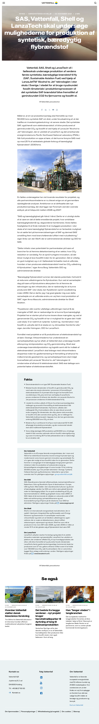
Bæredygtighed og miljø (39, 14)
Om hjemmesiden (12, 711)
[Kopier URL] (57, 110)
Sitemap (76, 711)
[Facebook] (42, 110)
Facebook (41, 693)
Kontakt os (16, 693)
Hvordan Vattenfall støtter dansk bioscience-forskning (17, 613)
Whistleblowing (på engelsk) (48, 711)
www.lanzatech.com (42, 553)
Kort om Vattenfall (76, 705)
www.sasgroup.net (67, 503)
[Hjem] (50, 3)
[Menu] (4, 3)
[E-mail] (53, 110)
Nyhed (22, 14)
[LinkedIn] (46, 110)
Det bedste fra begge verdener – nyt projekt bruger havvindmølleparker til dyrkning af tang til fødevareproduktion (48, 617)
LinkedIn (41, 677)
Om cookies (66, 711)
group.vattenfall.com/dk (63, 474)
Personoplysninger (28, 711)
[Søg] (96, 3)
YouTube (41, 683)
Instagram (41, 688)
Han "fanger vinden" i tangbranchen (78, 611)
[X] (49, 110)
